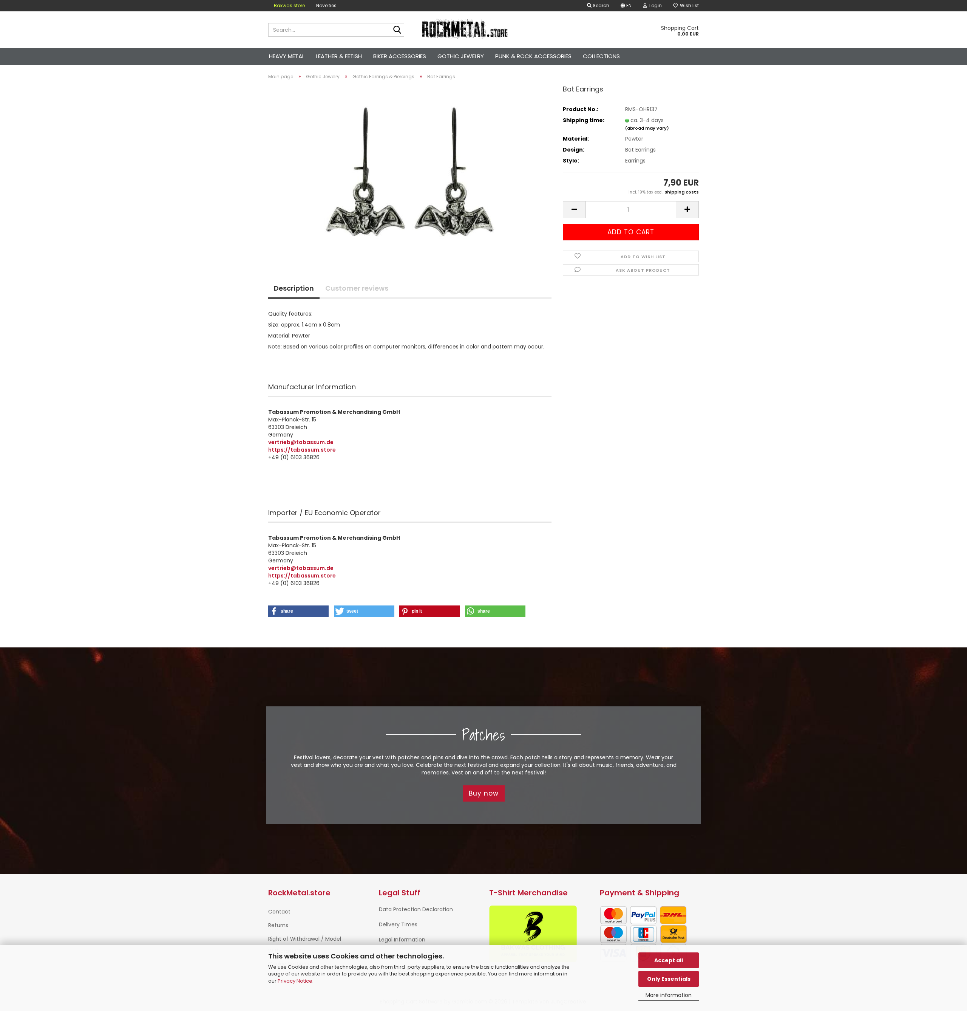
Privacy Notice (295, 981)
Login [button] (654, 5)
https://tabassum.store (302, 450)
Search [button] (600, 5)
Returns (278, 925)
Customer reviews (356, 288)
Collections (601, 56)
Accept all (668, 960)
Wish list (688, 5)
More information (669, 995)
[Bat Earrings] (409, 170)
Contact (279, 911)
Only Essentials (668, 979)
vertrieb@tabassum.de (301, 442)
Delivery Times (398, 924)
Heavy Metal (286, 56)
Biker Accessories (399, 56)
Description (294, 288)
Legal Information (402, 939)
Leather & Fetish (339, 56)
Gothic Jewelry (460, 56)
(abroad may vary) (647, 128)
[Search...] (397, 30)
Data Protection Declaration (416, 909)
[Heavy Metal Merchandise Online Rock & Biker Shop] (465, 30)
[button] (626, 5)
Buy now (484, 793)
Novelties (326, 5)
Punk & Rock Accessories (533, 56)
